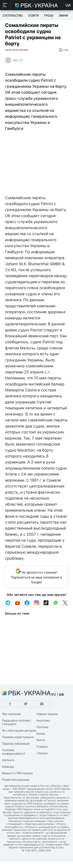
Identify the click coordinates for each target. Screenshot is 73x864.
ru (53, 694)
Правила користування (18, 737)
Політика (42, 727)
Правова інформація (16, 743)
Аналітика (43, 720)
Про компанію (11, 714)
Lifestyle (42, 753)
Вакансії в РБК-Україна (17, 773)
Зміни (63, 15)
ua (61, 694)
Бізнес (40, 733)
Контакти (8, 760)
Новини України (47, 714)
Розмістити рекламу (15, 779)
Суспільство (13, 15)
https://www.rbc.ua (14, 797)
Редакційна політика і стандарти (16, 722)
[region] (36, 164)
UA (68, 5)
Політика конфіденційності (13, 751)
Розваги (41, 746)
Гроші (48, 15)
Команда (8, 766)
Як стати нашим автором (19, 730)
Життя (40, 740)
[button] (5, 5)
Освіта (33, 15)
